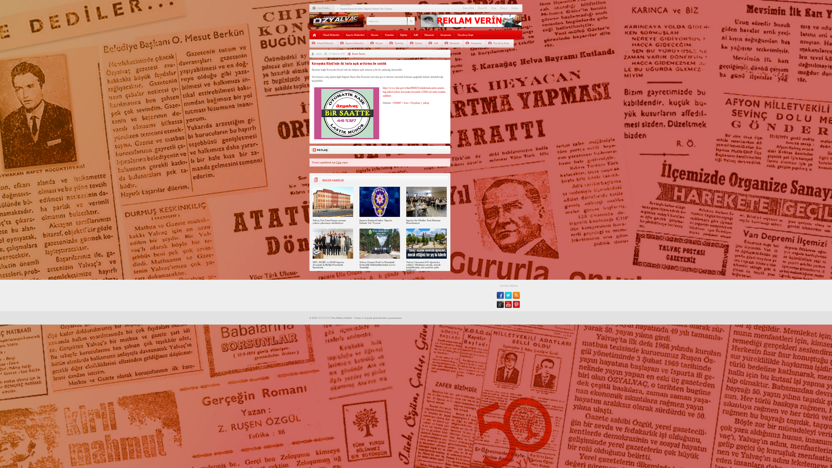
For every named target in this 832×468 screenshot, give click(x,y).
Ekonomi (429, 35)
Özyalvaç (415, 102)
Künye (503, 8)
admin (319, 53)
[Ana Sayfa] (314, 35)
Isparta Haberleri (355, 35)
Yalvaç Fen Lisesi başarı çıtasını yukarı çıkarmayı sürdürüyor (329, 221)
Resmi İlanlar (358, 53)
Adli (416, 35)
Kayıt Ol (482, 8)
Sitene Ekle (468, 8)
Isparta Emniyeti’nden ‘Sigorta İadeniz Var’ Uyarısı (375, 221)
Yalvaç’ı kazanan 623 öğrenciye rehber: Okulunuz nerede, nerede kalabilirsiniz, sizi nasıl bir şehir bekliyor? (423, 266)
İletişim (515, 8)
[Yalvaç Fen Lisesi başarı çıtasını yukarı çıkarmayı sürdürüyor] (333, 216)
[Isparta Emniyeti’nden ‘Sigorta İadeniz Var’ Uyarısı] (379, 216)
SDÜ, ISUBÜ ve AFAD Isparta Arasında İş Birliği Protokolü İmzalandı (328, 265)
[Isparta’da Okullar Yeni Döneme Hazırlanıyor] (426, 216)
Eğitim (403, 35)
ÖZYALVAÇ (324, 318)
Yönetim (389, 35)
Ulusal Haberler (331, 35)
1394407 (396, 102)
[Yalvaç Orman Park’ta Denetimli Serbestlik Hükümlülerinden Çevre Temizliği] (379, 257)
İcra (406, 102)
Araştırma (445, 35)
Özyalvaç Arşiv (466, 35)
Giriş (493, 8)
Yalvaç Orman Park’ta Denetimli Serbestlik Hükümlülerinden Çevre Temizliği (377, 265)
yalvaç (426, 102)
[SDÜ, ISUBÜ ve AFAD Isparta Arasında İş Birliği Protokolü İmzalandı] (333, 257)
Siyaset (374, 35)
